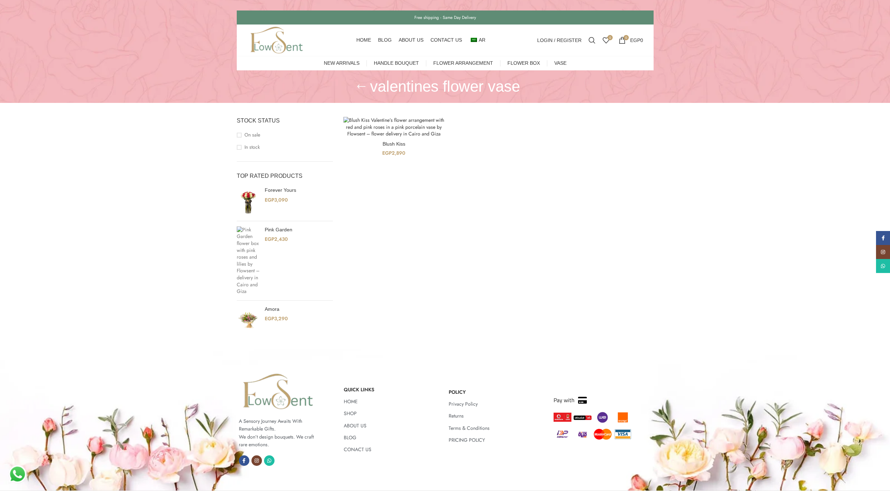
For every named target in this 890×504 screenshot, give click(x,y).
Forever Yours (280, 190)
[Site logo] (276, 39)
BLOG (350, 437)
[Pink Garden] (248, 260)
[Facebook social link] (244, 460)
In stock (252, 147)
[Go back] (361, 87)
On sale (252, 135)
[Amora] (248, 320)
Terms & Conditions (469, 428)
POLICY (457, 392)
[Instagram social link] (256, 460)
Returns (456, 415)
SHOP (350, 413)
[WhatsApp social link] (269, 460)
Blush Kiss (394, 144)
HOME (351, 401)
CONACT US (357, 449)
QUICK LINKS (359, 389)
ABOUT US (355, 425)
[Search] (592, 40)
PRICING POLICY (467, 439)
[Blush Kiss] (393, 127)
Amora (272, 309)
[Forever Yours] (248, 201)
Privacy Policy (463, 403)
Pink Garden (278, 229)
